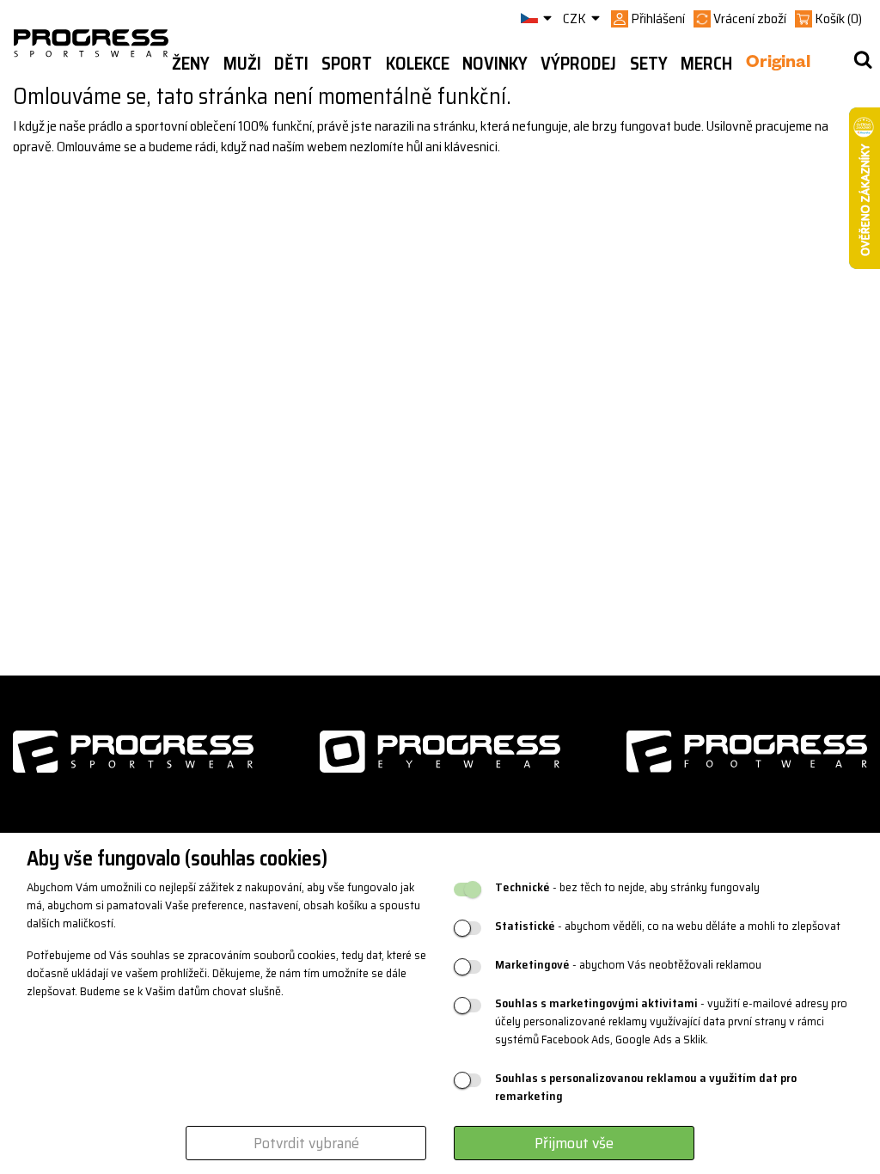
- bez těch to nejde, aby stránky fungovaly (627, 887)
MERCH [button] (706, 63)
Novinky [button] (495, 63)
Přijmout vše (574, 1143)
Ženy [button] (191, 63)
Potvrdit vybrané (306, 1143)
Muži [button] (242, 63)
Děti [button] (291, 63)
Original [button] (778, 64)
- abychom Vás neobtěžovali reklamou (628, 965)
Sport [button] (346, 63)
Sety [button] (649, 63)
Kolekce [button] (417, 63)
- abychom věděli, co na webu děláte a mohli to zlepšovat (667, 926)
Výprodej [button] (578, 63)
